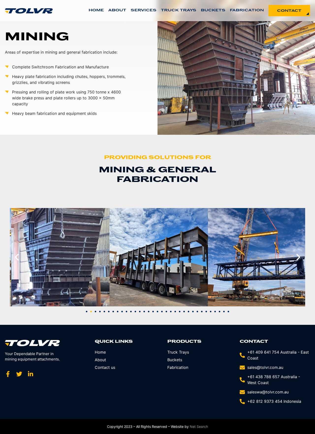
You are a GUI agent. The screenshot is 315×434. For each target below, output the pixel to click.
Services (144, 10)
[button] (16, 257)
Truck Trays (178, 10)
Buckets (213, 10)
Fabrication (247, 10)
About (117, 10)
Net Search (199, 426)
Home (96, 10)
